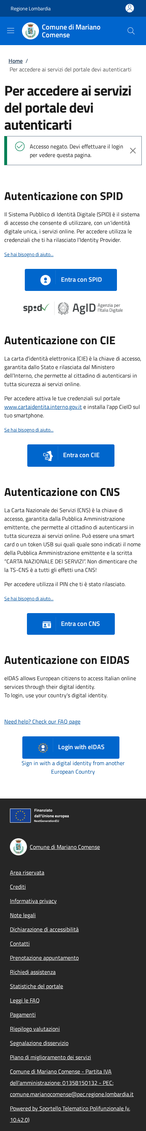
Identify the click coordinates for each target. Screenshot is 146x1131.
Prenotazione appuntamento (44, 957)
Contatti (20, 943)
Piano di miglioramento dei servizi (50, 1057)
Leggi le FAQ (25, 1000)
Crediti (18, 886)
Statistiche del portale (36, 986)
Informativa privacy (33, 901)
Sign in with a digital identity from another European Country (73, 767)
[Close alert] (132, 150)
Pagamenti (23, 1014)
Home (16, 60)
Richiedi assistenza (33, 972)
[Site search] (131, 31)
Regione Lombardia (31, 8)
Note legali (23, 915)
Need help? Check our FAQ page (42, 721)
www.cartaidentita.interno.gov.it (43, 406)
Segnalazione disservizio (39, 1043)
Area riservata (27, 872)
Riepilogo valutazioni (35, 1028)
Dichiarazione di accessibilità (44, 929)
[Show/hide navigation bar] (10, 30)
